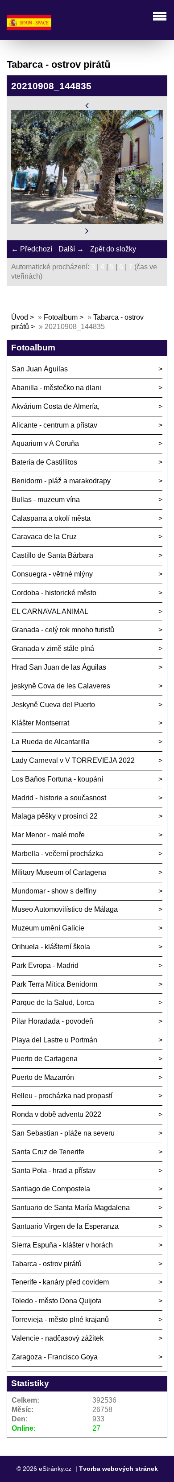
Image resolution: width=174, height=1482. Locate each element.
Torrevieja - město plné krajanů (60, 1319)
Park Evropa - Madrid (45, 965)
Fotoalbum (61, 317)
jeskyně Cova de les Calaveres (61, 686)
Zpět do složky (113, 249)
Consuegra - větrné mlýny (52, 574)
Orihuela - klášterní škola (51, 947)
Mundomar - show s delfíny (54, 891)
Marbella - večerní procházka (57, 853)
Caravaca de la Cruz (44, 536)
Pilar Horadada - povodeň (52, 1021)
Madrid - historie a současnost (59, 798)
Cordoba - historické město (54, 593)
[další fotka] (87, 231)
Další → (71, 249)
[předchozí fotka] (87, 105)
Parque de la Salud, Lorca (53, 1002)
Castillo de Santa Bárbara (52, 555)
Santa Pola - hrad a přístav (53, 1170)
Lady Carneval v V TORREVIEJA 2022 (73, 760)
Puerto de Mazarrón (43, 1077)
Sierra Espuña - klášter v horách (62, 1245)
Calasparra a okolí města (51, 518)
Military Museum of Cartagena (59, 872)
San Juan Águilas (40, 369)
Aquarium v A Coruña (45, 443)
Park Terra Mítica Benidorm (54, 984)
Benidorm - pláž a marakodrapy (61, 481)
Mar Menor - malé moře (48, 835)
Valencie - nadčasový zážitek (58, 1338)
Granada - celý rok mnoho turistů (63, 630)
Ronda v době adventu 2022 (56, 1114)
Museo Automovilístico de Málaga (65, 909)
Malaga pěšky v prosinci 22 (55, 816)
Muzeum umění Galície (48, 928)
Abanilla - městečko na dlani (56, 387)
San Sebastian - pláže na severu (63, 1133)
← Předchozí (31, 249)
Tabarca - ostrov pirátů (47, 1264)
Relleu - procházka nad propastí (62, 1095)
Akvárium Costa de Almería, (55, 406)
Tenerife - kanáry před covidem (60, 1282)
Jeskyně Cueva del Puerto (53, 704)
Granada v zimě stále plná (53, 648)
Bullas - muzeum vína (46, 499)
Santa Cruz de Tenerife (48, 1152)
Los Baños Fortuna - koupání (57, 779)
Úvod (19, 317)
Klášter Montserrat (40, 723)
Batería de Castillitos (44, 462)
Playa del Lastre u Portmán (54, 1040)
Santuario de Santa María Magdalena (71, 1207)
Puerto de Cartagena (45, 1058)
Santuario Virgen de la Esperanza (65, 1226)
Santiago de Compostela (51, 1189)
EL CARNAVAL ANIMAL (50, 611)
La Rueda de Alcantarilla (51, 741)
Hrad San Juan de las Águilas (59, 667)
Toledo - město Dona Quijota (57, 1301)
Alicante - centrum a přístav (54, 425)
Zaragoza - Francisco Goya (55, 1357)
